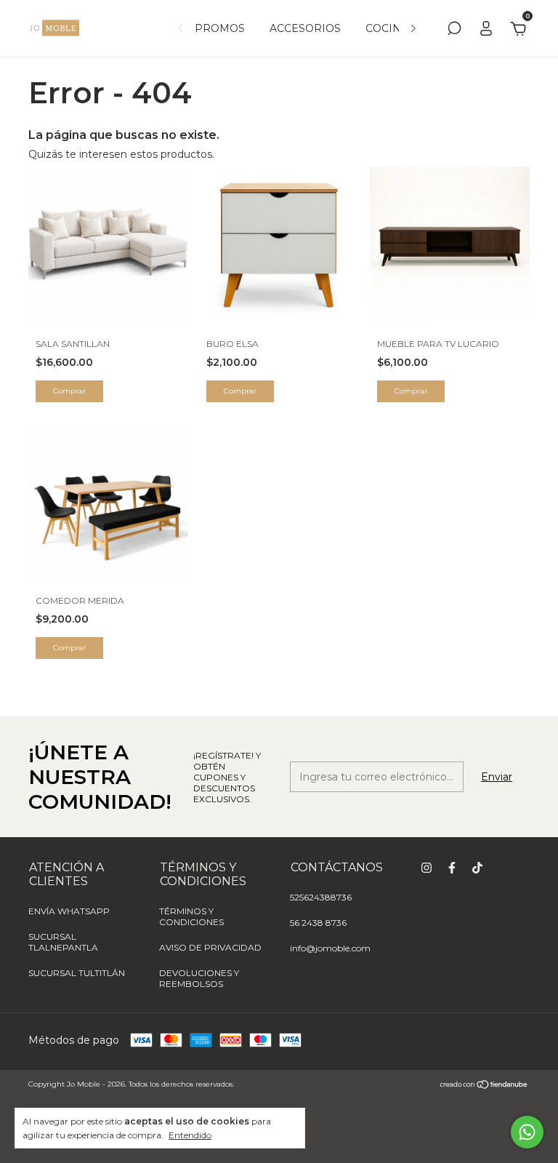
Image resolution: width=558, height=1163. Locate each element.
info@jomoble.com (330, 948)
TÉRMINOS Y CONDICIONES (191, 916)
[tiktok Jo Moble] (477, 868)
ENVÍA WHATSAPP (69, 911)
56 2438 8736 (318, 922)
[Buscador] (454, 30)
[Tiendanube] (484, 1085)
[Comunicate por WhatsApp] (527, 1132)
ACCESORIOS (305, 28)
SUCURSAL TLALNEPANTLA (63, 942)
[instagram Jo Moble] (426, 868)
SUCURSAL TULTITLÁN (76, 972)
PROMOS (220, 28)
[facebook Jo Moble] (452, 868)
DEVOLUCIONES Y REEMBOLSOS (199, 978)
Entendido (190, 1135)
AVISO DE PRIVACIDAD (210, 947)
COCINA (386, 28)
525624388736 (321, 897)
